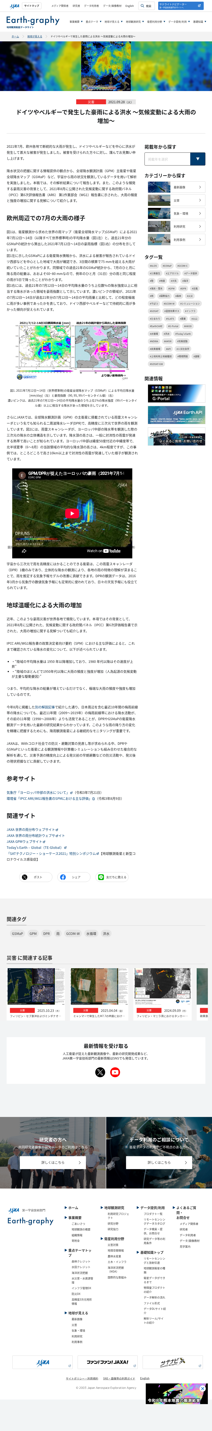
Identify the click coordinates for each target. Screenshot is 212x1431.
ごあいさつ (78, 1224)
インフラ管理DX (81, 1288)
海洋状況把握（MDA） (116, 1269)
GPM (33, 933)
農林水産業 (114, 1256)
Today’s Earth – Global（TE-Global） (35, 847)
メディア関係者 (60, 5)
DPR (46, 933)
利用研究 (77, 1336)
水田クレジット (81, 1267)
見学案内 (185, 1246)
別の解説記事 (45, 706)
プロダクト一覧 (153, 1214)
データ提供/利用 (177, 21)
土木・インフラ (117, 1262)
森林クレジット (81, 1261)
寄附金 (76, 1241)
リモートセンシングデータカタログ (154, 1221)
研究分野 (113, 1223)
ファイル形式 (152, 1303)
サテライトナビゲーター (173, 5)
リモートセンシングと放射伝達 (154, 1260)
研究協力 (113, 1229)
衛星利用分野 (154, 21)
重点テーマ (92, 21)
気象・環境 (78, 1330)
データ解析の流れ (154, 1297)
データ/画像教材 (112, 5)
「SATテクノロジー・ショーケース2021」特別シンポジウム (51, 853)
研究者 (76, 5)
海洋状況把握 (80, 1273)
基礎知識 (198, 21)
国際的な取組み (117, 1277)
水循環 (91, 933)
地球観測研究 (133, 21)
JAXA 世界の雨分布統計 (24, 835)
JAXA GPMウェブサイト (24, 841)
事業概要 (75, 21)
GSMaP (17, 933)
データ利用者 (91, 5)
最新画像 (77, 1319)
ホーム (15, 36)
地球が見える (112, 21)
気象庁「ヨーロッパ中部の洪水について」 (38, 792)
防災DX (76, 1294)
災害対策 (113, 1245)
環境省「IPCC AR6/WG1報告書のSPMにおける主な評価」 (49, 798)
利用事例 (77, 1342)
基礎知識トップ (152, 1252)
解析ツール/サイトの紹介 (154, 1320)
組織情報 (77, 1235)
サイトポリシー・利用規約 (82, 1378)
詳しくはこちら (53, 1162)
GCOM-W (73, 933)
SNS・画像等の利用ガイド (119, 1378)
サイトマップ (31, 5)
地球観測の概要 (81, 1229)
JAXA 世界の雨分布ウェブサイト (31, 829)
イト (61, 835)
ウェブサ (48, 835)
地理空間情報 (116, 1250)
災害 (74, 1325)
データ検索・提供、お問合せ (153, 1231)
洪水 (106, 933)
